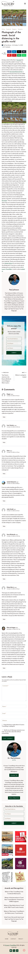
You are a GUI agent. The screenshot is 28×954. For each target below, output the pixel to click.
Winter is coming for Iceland (20, 375)
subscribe (13, 731)
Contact (13, 939)
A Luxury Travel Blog (10, 945)
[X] (14, 950)
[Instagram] (17, 950)
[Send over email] (19, 55)
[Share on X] (19, 51)
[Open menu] (25, 3)
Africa (3, 29)
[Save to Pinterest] (14, 55)
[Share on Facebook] (9, 51)
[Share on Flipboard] (9, 55)
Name (4, 706)
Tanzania (20, 29)
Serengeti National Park (16, 71)
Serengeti (4, 200)
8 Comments (7, 47)
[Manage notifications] (24, 950)
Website (4, 720)
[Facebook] (11, 950)
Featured (8, 29)
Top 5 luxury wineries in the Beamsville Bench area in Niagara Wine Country (6, 378)
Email (4, 713)
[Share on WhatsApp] (24, 55)
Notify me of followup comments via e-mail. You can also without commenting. (13, 731)
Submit (14, 353)
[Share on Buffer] (24, 51)
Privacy (21, 939)
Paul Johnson (8, 45)
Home (6, 939)
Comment (5, 686)
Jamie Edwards (11, 482)
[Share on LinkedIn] (14, 51)
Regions (14, 29)
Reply (4, 417)
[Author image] (2, 45)
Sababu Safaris (8, 263)
